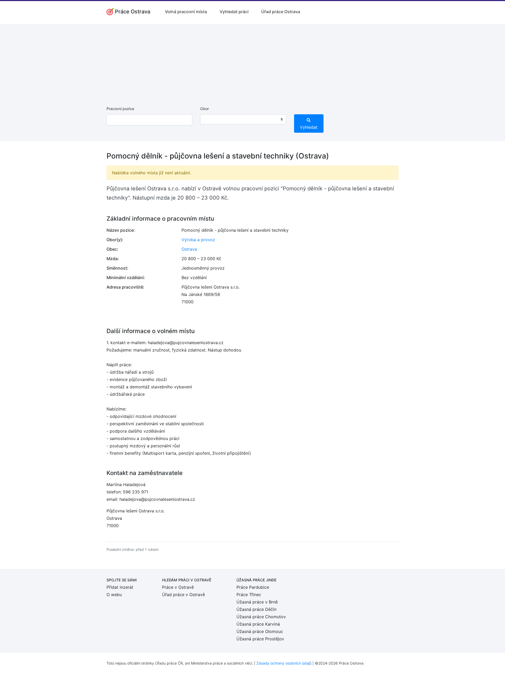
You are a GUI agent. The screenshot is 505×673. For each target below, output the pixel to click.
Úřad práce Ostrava (280, 11)
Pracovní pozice (120, 108)
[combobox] (243, 119)
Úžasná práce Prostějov (260, 638)
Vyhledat (308, 127)
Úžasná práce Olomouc (259, 631)
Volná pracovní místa (186, 11)
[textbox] (210, 119)
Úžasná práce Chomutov (261, 616)
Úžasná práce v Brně (257, 602)
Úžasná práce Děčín (256, 609)
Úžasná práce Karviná (258, 624)
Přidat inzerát (120, 587)
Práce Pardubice (252, 587)
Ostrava (189, 249)
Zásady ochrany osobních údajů (283, 663)
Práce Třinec (248, 594)
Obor (204, 108)
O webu (114, 594)
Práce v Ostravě (178, 587)
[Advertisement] (252, 61)
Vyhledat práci (234, 11)
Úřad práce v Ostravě (183, 594)
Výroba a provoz (198, 239)
